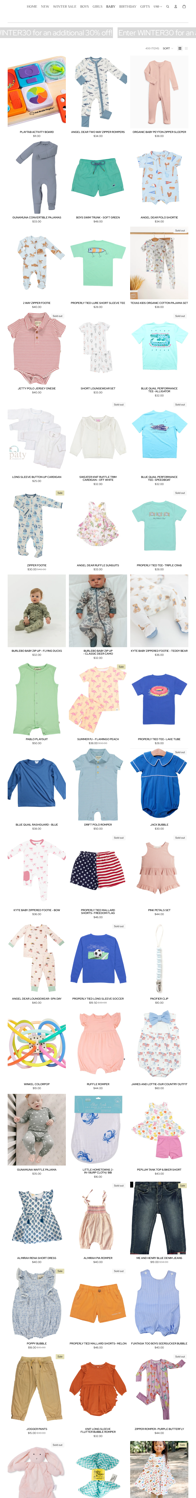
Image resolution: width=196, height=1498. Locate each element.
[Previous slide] (13, 92)
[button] (168, 48)
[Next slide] (60, 92)
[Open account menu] (176, 6)
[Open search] (167, 6)
